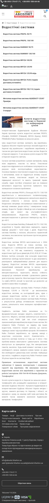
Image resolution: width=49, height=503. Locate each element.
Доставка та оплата (24, 416)
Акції (12, 416)
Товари (5, 416)
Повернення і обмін (10, 427)
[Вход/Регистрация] (11, 6)
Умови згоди (25, 424)
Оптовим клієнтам (9, 424)
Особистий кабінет (26, 421)
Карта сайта (9, 411)
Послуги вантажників (11, 418)
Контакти (12, 421)
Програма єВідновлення (30, 427)
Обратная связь (24, 483)
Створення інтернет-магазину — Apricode (18, 500)
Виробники (39, 418)
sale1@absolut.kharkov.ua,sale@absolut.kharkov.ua (22, 463)
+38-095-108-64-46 (9, 475)
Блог (4, 421)
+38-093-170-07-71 (9, 472)
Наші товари (12, 23)
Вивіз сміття (27, 418)
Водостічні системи (27, 23)
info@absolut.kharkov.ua (12, 460)
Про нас (38, 416)
